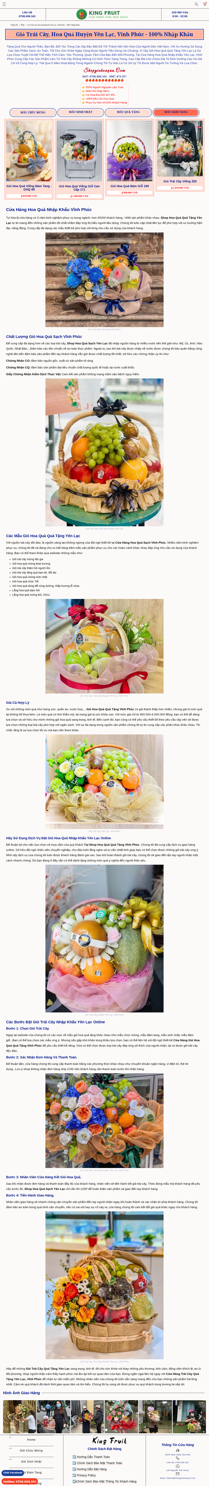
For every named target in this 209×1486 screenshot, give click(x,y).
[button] (4, 4)
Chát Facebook (12, 1472)
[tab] (33, 112)
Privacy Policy (86, 1475)
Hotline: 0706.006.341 (19, 1481)
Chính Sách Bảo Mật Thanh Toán (99, 1463)
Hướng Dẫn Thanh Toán (93, 1457)
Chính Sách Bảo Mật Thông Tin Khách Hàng (106, 1481)
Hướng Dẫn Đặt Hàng (92, 1469)
